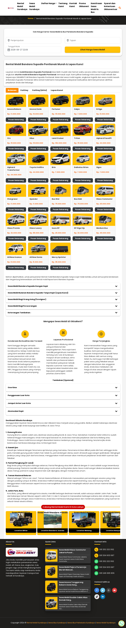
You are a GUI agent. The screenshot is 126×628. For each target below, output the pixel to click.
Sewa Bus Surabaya (57, 622)
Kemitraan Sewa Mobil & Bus (96, 8)
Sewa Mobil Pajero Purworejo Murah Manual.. (72, 568)
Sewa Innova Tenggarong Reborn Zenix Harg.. (71, 583)
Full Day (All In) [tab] (39, 90)
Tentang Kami (62, 5)
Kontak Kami (73, 5)
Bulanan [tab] (12, 90)
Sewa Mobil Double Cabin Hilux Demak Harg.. (73, 598)
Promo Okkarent (84, 5)
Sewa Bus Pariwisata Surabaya (81, 622)
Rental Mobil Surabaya (22, 6)
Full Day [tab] (24, 90)
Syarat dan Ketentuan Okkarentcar (110, 6)
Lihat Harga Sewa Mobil (92, 49)
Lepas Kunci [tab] (57, 90)
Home (30, 18)
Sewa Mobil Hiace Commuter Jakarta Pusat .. (72, 551)
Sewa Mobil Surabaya (34, 6)
